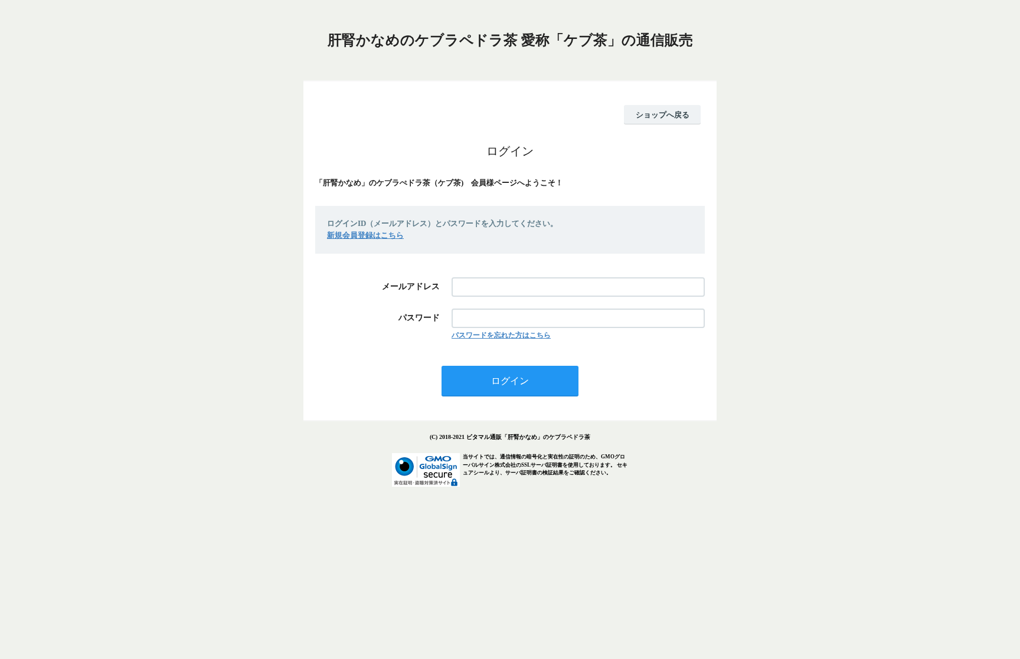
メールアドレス (411, 286)
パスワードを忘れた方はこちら (501, 335)
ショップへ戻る (662, 114)
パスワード (419, 317)
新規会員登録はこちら (365, 235)
